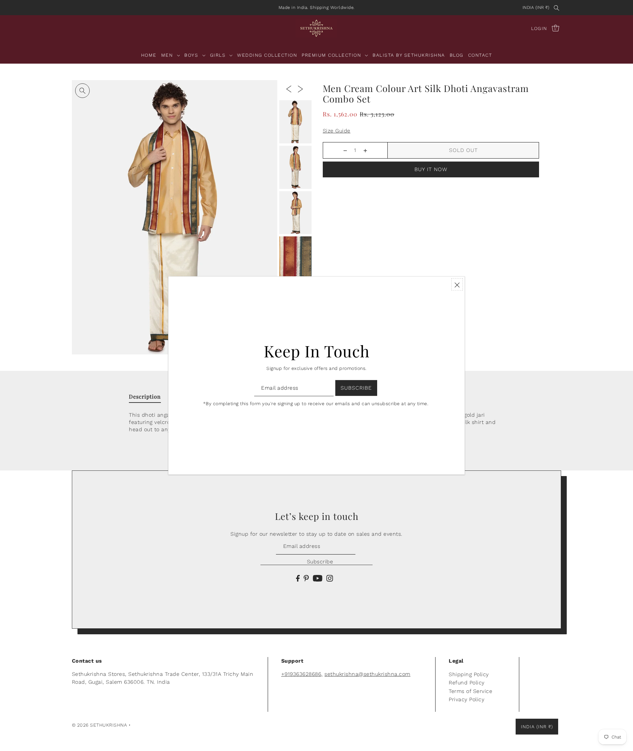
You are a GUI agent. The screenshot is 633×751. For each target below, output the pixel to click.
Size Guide (336, 131)
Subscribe (320, 561)
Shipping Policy (469, 674)
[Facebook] (298, 578)
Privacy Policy (466, 699)
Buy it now (430, 169)
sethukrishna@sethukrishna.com (367, 674)
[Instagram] (329, 578)
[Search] (556, 7)
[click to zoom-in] (82, 90)
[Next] (300, 89)
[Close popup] (457, 284)
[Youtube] (317, 578)
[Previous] (289, 89)
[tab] (145, 398)
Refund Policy (467, 682)
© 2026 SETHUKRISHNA (99, 725)
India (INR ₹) (536, 7)
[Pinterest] (306, 578)
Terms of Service (470, 691)
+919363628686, (302, 674)
